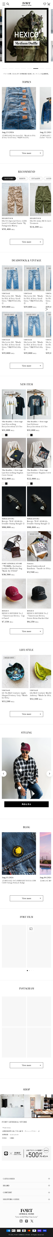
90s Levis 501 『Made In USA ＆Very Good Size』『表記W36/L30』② (12, 346)
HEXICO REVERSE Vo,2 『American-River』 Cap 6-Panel (13, 615)
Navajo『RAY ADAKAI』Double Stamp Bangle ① (13, 522)
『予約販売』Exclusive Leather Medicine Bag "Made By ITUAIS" (12, 568)
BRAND (6, 1185)
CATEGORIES (9, 1178)
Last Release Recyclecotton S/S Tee (37, 425)
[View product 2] (20, 770)
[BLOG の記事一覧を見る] (26, 898)
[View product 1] (23, 744)
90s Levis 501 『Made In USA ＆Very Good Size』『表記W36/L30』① (12, 299)
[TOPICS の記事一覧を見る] (26, 153)
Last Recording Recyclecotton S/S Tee (12, 425)
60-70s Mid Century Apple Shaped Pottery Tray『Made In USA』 (15, 695)
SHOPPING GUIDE (11, 1199)
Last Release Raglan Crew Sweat (39, 474)
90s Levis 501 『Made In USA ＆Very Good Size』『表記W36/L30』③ (34, 299)
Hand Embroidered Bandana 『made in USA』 (39, 567)
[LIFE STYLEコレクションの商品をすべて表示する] (26, 714)
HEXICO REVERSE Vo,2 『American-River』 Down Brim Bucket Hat (38, 615)
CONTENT (7, 1192)
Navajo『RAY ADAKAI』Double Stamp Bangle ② (38, 522)
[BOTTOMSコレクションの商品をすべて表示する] (26, 242)
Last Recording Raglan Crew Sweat (12, 474)
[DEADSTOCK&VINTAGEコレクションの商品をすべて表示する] (26, 366)
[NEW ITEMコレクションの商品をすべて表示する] (26, 631)
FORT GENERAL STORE (22, 1235)
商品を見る (26, 804)
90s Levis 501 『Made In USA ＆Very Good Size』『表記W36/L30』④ (34, 346)
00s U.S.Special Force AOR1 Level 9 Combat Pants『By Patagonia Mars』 (14, 223)
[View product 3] (19, 787)
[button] (4, 4)
